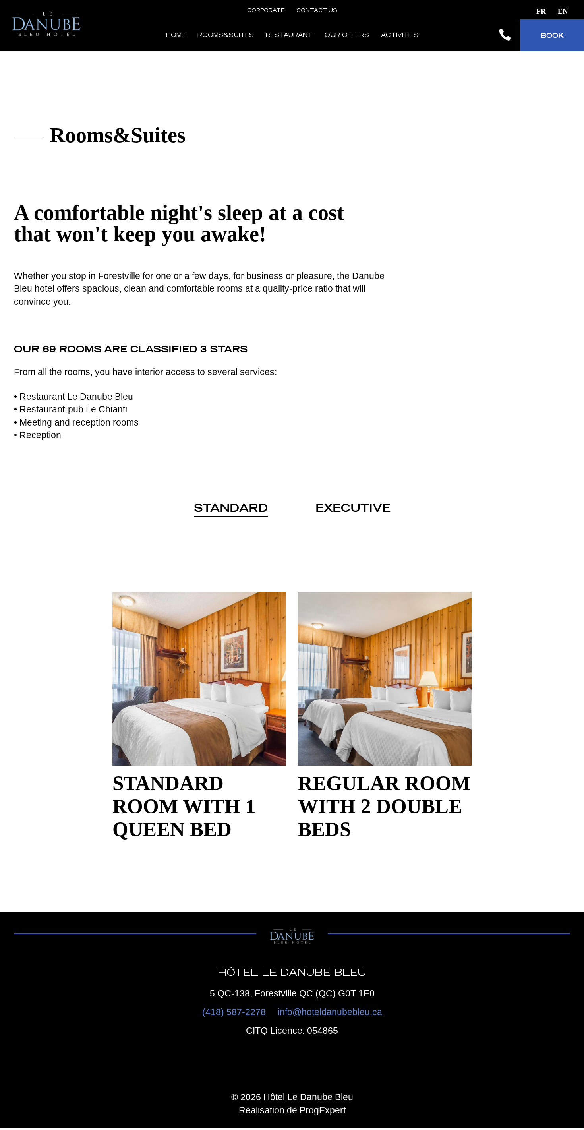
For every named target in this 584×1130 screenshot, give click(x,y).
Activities (399, 36)
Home (176, 36)
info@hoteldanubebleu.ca (330, 1012)
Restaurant (289, 36)
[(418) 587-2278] (504, 35)
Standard (231, 508)
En (563, 11)
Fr (541, 11)
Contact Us (316, 10)
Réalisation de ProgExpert (292, 1110)
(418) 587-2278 (234, 1012)
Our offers (347, 36)
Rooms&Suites (225, 36)
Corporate (265, 10)
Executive (353, 508)
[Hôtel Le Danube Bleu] (47, 40)
